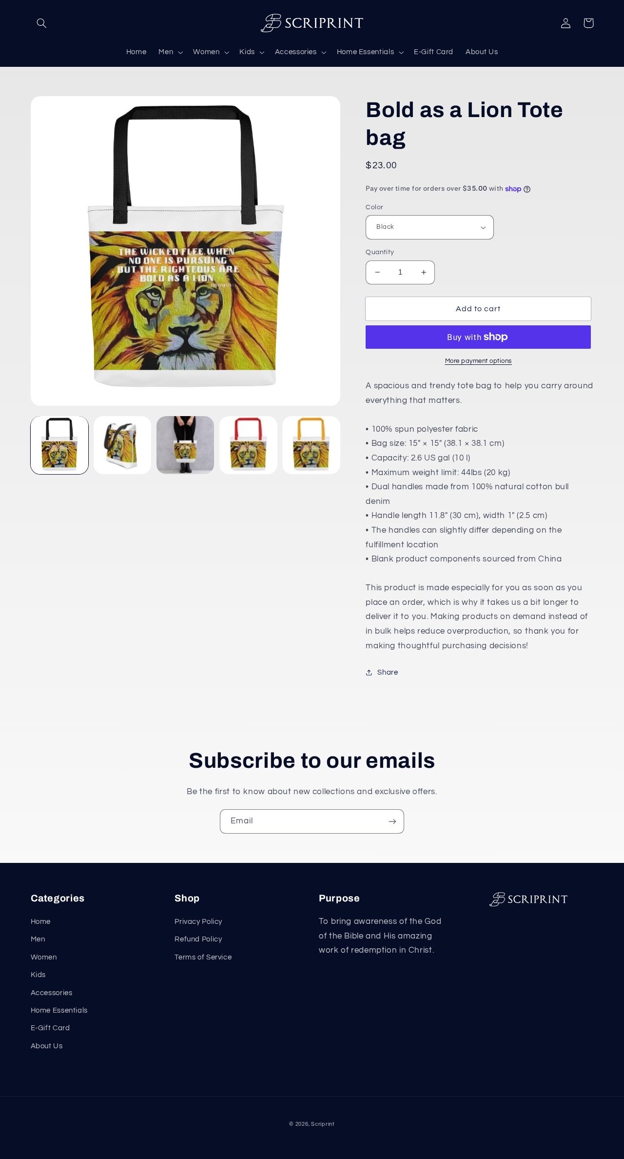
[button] (42, 23)
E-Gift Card (50, 1028)
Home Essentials (59, 1010)
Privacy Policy (198, 921)
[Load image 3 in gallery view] (185, 445)
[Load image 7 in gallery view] (311, 445)
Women (44, 957)
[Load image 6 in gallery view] (248, 445)
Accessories (52, 993)
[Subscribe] (392, 821)
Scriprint (323, 1124)
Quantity (380, 252)
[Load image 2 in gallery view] (123, 445)
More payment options (478, 361)
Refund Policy (198, 939)
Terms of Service (203, 957)
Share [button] (387, 672)
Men (38, 939)
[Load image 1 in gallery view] (60, 445)
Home (41, 921)
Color (374, 207)
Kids (38, 975)
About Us (47, 1046)
